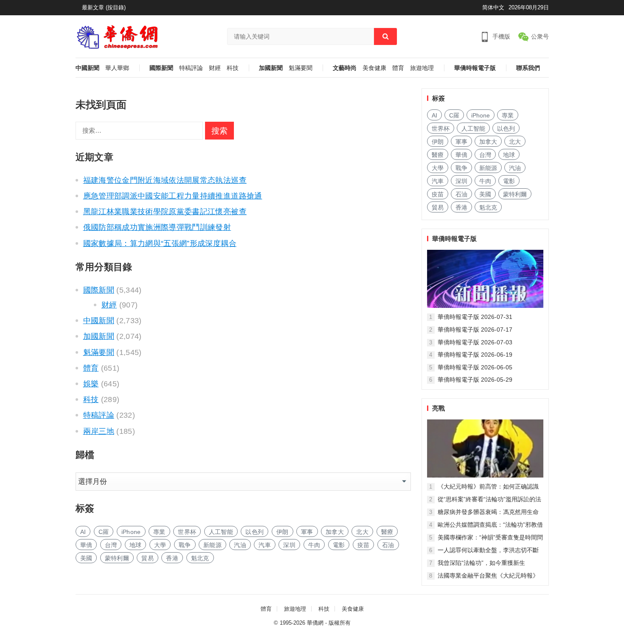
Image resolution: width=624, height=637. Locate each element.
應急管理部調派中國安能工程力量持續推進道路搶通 (172, 196)
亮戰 (438, 408)
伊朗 (282, 531)
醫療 (387, 531)
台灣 (111, 545)
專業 (159, 531)
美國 (86, 558)
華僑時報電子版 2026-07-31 (475, 316)
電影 (339, 545)
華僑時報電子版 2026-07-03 (475, 342)
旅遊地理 (422, 68)
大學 (160, 545)
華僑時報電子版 (475, 68)
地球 (135, 545)
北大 (362, 531)
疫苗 (363, 545)
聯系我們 (528, 68)
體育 (398, 68)
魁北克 (200, 558)
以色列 (254, 531)
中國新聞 (87, 68)
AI (83, 531)
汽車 (265, 545)
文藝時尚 (345, 68)
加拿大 (335, 531)
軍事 (307, 531)
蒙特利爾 (117, 558)
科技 (233, 68)
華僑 (86, 545)
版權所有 (340, 623)
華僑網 (315, 623)
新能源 (212, 545)
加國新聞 (271, 68)
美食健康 (374, 68)
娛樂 (91, 384)
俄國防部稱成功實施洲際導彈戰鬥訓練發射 (157, 227)
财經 (215, 68)
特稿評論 (191, 68)
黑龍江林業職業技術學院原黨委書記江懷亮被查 (165, 211)
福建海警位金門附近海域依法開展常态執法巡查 (165, 180)
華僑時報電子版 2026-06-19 (475, 354)
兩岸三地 (98, 431)
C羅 (103, 531)
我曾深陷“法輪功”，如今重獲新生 (481, 562)
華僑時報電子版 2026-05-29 (475, 379)
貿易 (147, 558)
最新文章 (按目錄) (104, 7)
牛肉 (314, 545)
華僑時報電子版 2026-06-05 (475, 367)
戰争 (185, 545)
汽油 (240, 545)
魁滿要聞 (300, 68)
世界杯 (187, 531)
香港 (172, 558)
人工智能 (221, 531)
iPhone (131, 531)
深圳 (289, 545)
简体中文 (493, 7)
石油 (388, 545)
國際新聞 (161, 68)
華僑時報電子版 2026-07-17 (475, 329)
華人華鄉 (117, 68)
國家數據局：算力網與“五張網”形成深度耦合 (159, 243)
